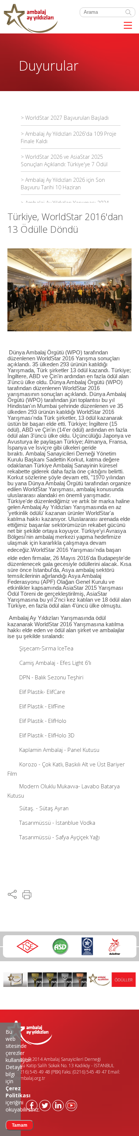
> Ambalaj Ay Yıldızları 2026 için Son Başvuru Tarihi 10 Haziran (63, 183)
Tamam (19, 1125)
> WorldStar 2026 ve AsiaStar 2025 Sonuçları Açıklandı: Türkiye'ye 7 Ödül (64, 160)
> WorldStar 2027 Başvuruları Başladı (65, 117)
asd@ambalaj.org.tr (26, 1078)
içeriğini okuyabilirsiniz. (23, 1099)
